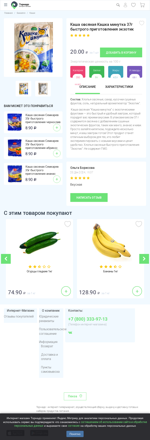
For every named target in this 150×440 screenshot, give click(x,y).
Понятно (75, 434)
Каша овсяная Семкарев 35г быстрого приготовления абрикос (42, 144)
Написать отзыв (89, 197)
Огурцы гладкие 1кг (39, 271)
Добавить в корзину (121, 52)
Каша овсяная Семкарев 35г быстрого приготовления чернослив (43, 118)
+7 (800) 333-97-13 (87, 319)
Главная (8, 13)
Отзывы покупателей (19, 316)
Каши (32, 13)
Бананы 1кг (110, 271)
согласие (74, 425)
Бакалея (21, 13)
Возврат (47, 346)
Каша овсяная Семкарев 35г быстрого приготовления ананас (42, 170)
